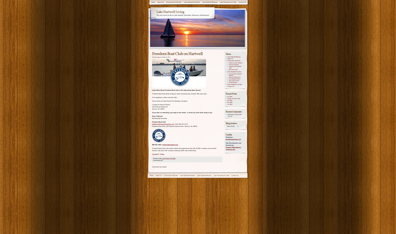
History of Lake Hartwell (235, 63)
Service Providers (234, 64)
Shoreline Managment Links (235, 67)
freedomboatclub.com (170, 145)
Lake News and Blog (169, 158)
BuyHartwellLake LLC (233, 139)
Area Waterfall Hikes (234, 79)
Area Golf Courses (234, 80)
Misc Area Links (233, 69)
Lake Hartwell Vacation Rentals (235, 74)
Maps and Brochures (235, 77)
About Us (160, 2)
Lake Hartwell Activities (192, 2)
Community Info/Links (174, 2)
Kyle (158, 57)
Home (153, 2)
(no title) (229, 96)
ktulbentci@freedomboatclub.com (163, 124)
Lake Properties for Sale (228, 2)
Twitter (162, 154)
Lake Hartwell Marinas (210, 2)
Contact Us (242, 2)
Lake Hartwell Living (170, 12)
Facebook (155, 154)
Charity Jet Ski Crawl (233, 98)
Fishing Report (233, 82)
